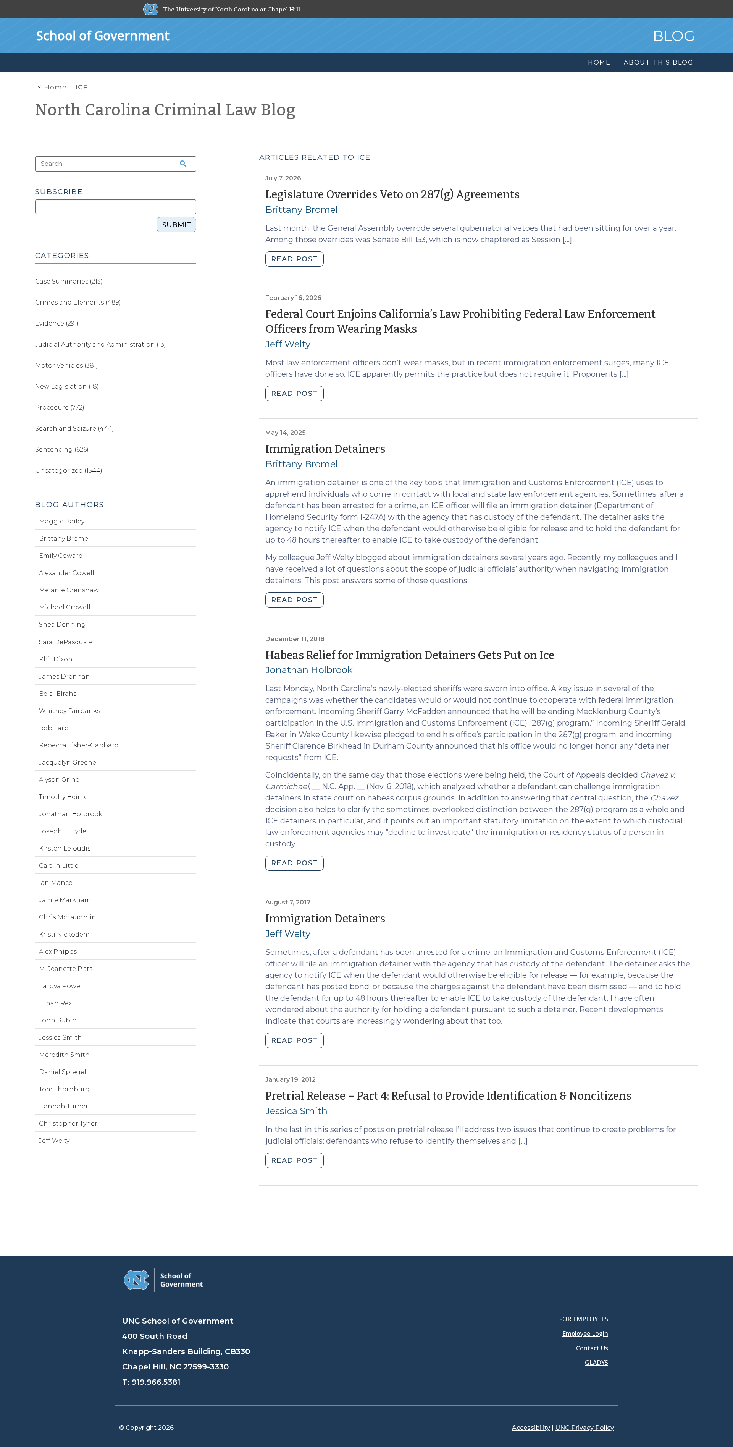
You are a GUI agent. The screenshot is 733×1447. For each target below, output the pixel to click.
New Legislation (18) (67, 386)
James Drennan (64, 676)
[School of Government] (163, 1279)
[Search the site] (180, 164)
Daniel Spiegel (62, 1072)
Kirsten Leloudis (64, 848)
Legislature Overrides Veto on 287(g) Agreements (392, 194)
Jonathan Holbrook (309, 670)
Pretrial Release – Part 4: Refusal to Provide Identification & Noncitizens (448, 1096)
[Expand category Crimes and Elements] (190, 302)
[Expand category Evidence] (190, 323)
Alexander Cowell (66, 573)
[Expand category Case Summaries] (190, 281)
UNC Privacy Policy (584, 1427)
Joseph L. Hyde (62, 831)
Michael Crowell (64, 607)
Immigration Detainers (325, 449)
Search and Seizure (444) (74, 428)
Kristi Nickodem (64, 934)
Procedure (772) (59, 407)
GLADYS (596, 1362)
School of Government (103, 35)
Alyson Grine (59, 779)
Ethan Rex (55, 1003)
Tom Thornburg (64, 1089)
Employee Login (585, 1333)
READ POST (294, 259)
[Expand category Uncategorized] (190, 470)
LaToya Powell (61, 986)
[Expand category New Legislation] (190, 386)
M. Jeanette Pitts (65, 968)
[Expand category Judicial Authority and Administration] (190, 344)
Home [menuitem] (599, 62)
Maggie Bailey (61, 521)
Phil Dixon (56, 659)
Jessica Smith (296, 1110)
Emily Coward (61, 555)
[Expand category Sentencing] (190, 449)
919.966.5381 (156, 1382)
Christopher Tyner (68, 1123)
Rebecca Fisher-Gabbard (79, 745)
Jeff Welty (287, 344)
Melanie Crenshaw (69, 590)
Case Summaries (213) (69, 281)
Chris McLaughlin (67, 917)
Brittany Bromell (302, 209)
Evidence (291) (57, 323)
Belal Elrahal (59, 693)
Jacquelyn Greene (67, 762)
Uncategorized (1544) (68, 470)
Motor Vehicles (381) (66, 365)
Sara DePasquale (66, 642)
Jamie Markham (65, 900)
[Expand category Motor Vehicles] (190, 365)
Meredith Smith (64, 1054)
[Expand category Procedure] (190, 407)
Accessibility (531, 1427)
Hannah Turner (63, 1106)
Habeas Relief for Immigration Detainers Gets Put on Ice (409, 655)
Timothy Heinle (63, 796)
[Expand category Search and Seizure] (190, 428)
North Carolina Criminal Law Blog (165, 110)
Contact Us (592, 1348)
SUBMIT (176, 225)
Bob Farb (54, 728)
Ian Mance (56, 882)
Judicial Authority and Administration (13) (100, 344)
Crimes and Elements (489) (78, 302)
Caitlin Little (59, 865)
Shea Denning (62, 624)
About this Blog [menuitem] (659, 62)
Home (55, 87)
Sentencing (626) (62, 449)
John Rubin (58, 1020)
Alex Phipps (58, 951)
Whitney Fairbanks (69, 711)
